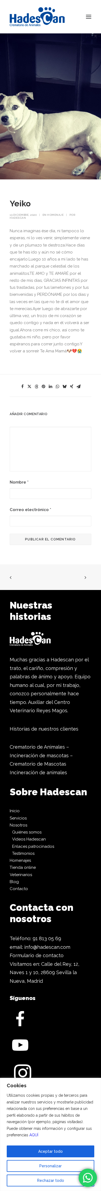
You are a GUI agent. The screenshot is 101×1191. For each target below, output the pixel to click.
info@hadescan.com (47, 947)
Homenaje (55, 214)
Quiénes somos (26, 832)
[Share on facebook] (22, 386)
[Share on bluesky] (64, 386)
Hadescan (18, 217)
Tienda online (23, 867)
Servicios (18, 818)
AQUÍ (33, 1135)
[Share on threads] (36, 386)
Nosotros (18, 825)
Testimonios (23, 853)
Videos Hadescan (29, 839)
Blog (14, 881)
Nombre (19, 482)
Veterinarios (21, 874)
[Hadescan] (37, 16)
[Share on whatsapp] (57, 386)
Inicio (15, 810)
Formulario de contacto (37, 955)
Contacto (19, 888)
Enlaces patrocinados (33, 846)
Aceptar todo (50, 1151)
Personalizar (50, 1166)
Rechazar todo (50, 1180)
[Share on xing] (71, 386)
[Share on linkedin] (50, 386)
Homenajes (20, 860)
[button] (88, 16)
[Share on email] (78, 386)
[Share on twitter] (29, 386)
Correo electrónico (30, 509)
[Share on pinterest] (43, 386)
